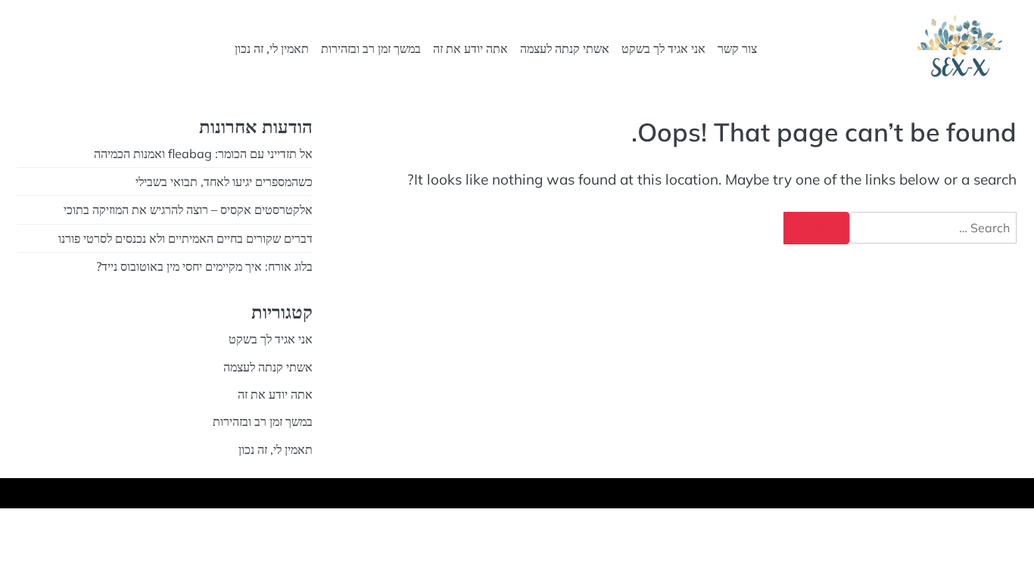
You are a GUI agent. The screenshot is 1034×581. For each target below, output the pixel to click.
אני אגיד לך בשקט (663, 48)
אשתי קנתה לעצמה (564, 48)
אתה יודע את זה (470, 48)
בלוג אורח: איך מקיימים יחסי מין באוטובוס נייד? (204, 266)
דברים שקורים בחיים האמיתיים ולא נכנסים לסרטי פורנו (185, 238)
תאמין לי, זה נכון (272, 48)
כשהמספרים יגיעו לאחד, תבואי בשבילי (224, 181)
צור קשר (737, 48)
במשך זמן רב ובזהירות (371, 48)
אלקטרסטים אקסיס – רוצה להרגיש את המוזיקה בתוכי (188, 209)
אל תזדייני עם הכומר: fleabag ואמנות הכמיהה (203, 153)
